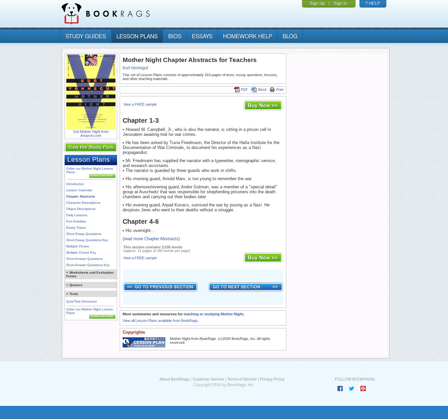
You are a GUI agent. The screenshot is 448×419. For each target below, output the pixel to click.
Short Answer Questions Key (88, 265)
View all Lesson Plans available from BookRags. (161, 321)
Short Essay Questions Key (87, 240)
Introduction (75, 184)
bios (174, 36)
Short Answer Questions (84, 259)
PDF (244, 90)
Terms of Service (242, 379)
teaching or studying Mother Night (213, 314)
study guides (86, 36)
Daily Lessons (76, 215)
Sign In (340, 3)
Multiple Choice (77, 246)
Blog (290, 36)
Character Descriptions (83, 202)
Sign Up (317, 3)
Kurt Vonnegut (135, 68)
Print (279, 90)
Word (262, 90)
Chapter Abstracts (80, 196)
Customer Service (208, 379)
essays (202, 36)
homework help (247, 36)
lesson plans (137, 36)
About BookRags (174, 379)
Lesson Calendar (79, 190)
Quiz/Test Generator (81, 301)
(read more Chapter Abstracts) (151, 238)
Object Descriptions (80, 209)
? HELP (372, 3)
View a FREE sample (140, 104)
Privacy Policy (272, 379)
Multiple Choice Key (81, 252)
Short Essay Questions (83, 234)
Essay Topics (76, 227)
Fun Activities (76, 221)
